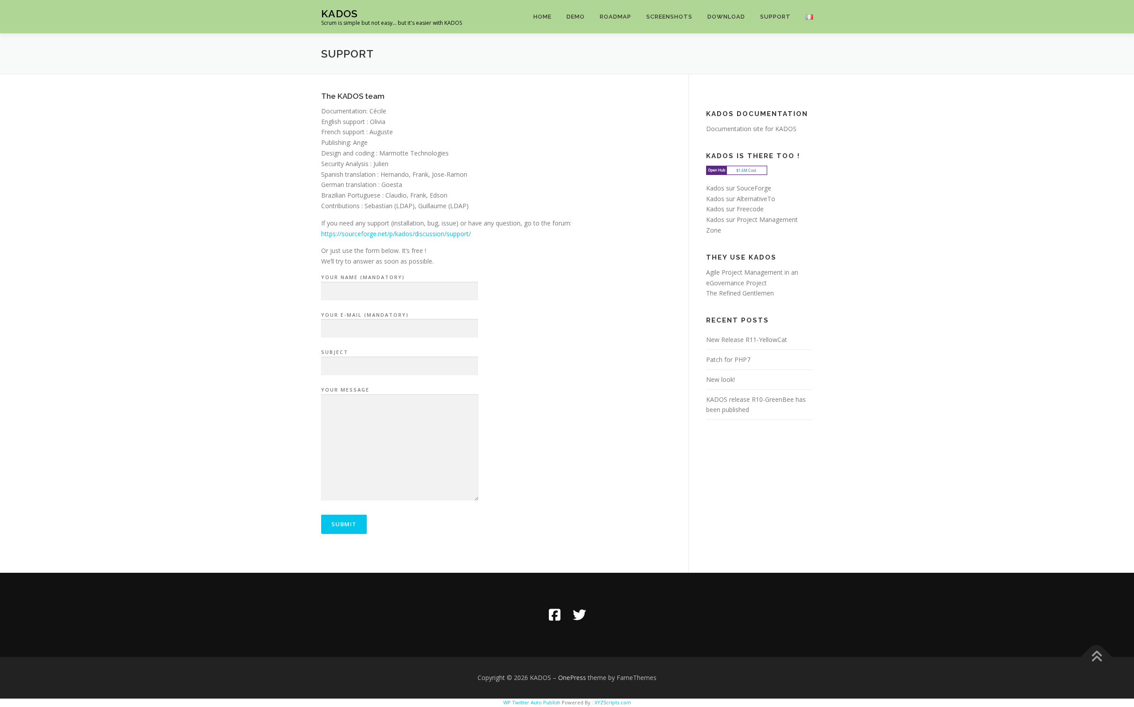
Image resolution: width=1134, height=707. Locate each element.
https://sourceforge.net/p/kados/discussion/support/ (396, 233)
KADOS (339, 13)
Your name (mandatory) (363, 277)
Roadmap (615, 16)
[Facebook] (554, 615)
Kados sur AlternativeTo (740, 198)
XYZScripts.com (612, 702)
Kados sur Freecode (735, 209)
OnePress (572, 677)
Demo (576, 16)
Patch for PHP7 (728, 359)
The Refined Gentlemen (740, 293)
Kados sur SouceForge (738, 188)
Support (775, 16)
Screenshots (669, 16)
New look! (720, 379)
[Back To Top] (1096, 657)
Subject (334, 352)
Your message (345, 389)
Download (726, 16)
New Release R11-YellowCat (746, 339)
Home (542, 16)
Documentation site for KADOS (751, 128)
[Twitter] (579, 615)
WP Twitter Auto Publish (531, 702)
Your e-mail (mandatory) (365, 314)
